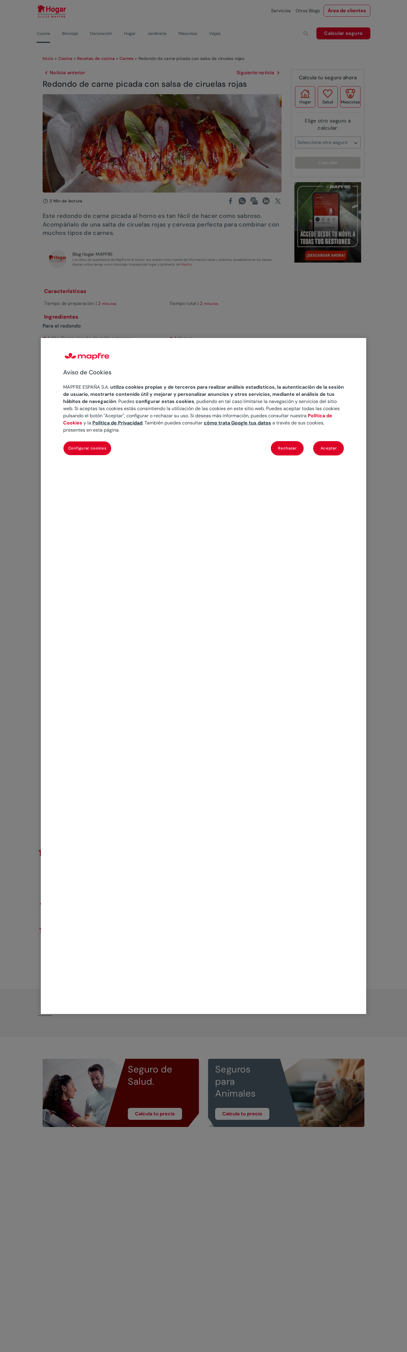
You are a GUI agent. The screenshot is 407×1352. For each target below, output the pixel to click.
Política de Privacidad (117, 423)
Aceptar (329, 448)
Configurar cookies (87, 448)
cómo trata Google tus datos (237, 423)
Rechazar (287, 448)
